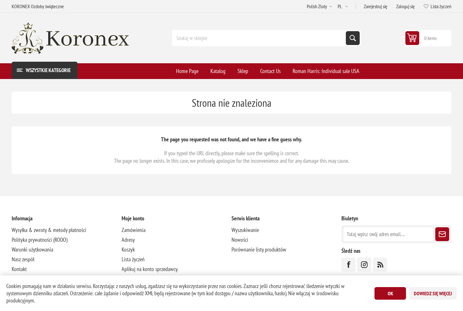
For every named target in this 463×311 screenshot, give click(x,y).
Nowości (240, 239)
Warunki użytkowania (32, 249)
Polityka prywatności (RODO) (39, 239)
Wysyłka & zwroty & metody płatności (49, 230)
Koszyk (128, 249)
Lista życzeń (133, 259)
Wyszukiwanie (353, 38)
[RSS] (380, 264)
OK (390, 293)
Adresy (128, 239)
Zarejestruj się (375, 6)
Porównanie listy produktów (259, 249)
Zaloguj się (405, 6)
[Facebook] (348, 264)
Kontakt (19, 269)
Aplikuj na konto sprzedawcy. (150, 269)
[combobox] (259, 38)
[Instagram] (364, 264)
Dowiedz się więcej (433, 293)
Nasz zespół (23, 259)
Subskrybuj (442, 234)
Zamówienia (134, 230)
